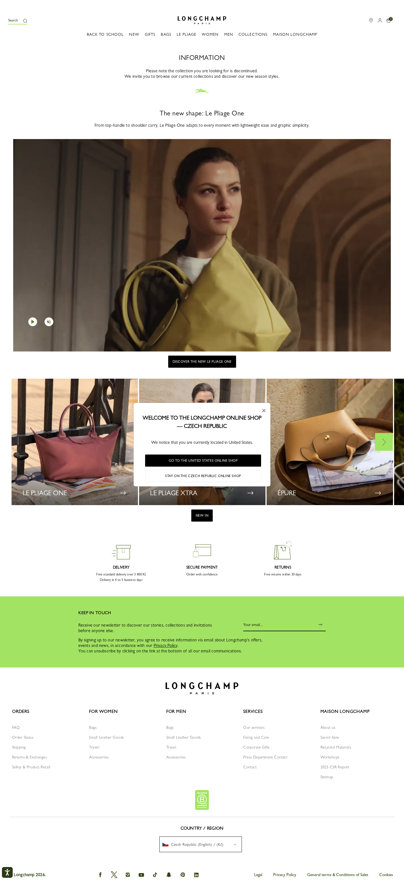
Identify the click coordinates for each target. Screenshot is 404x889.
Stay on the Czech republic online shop (203, 476)
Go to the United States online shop (203, 460)
